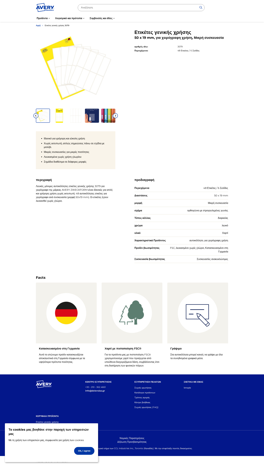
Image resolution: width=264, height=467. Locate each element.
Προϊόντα (42, 18)
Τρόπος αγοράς (142, 397)
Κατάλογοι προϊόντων (144, 392)
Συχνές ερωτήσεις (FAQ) (146, 407)
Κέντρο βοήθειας (142, 402)
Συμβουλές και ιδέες (101, 18)
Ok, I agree (84, 450)
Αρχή (38, 25)
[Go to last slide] (35, 115)
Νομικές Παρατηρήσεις (132, 438)
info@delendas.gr (95, 390)
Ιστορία (187, 387)
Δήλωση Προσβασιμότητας (132, 441)
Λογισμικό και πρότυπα (68, 18)
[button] (43, 116)
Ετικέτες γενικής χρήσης (47, 422)
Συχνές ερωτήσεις (143, 387)
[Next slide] (115, 115)
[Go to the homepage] (45, 8)
